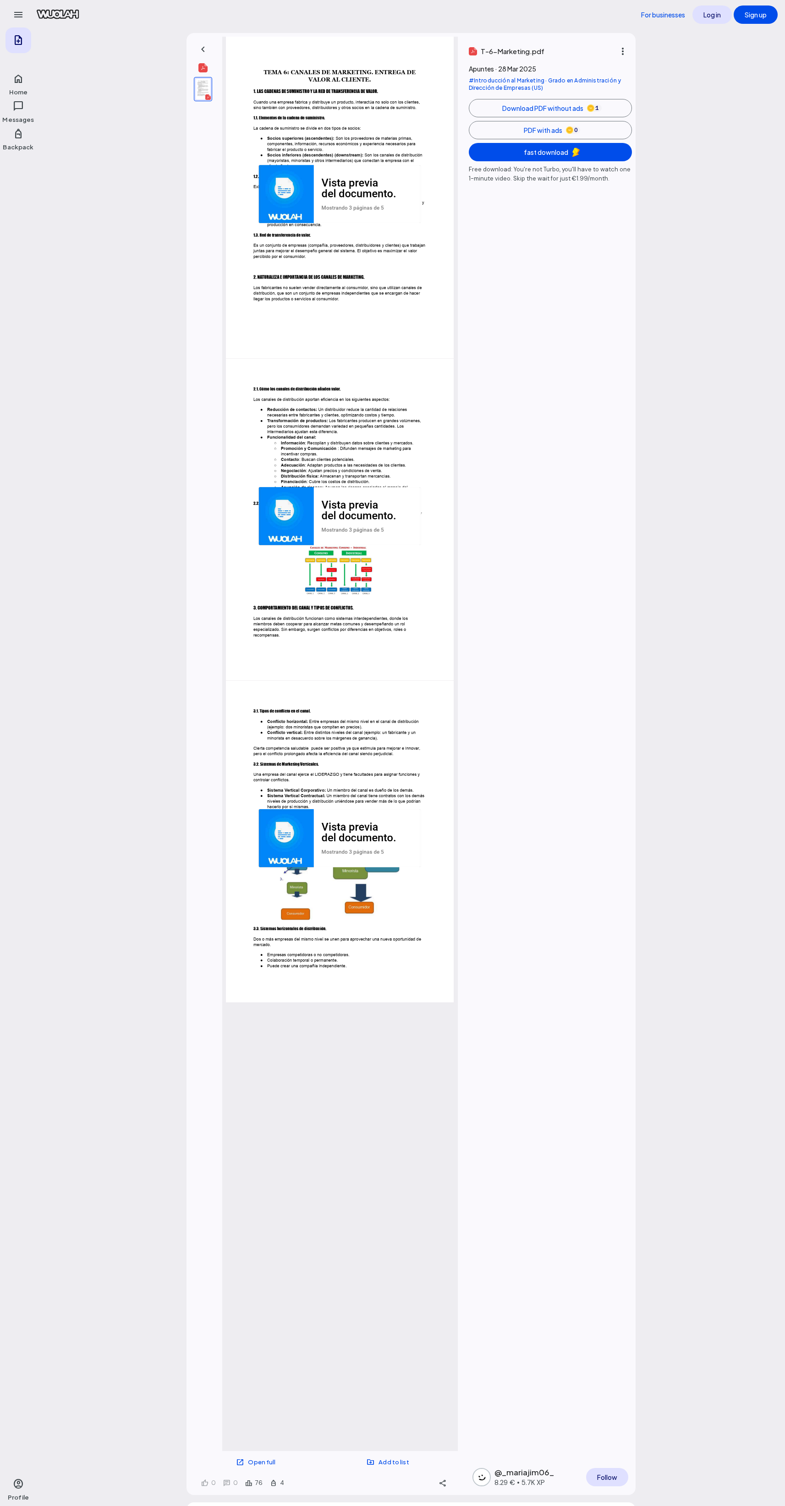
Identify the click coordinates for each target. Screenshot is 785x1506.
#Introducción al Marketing (507, 80)
